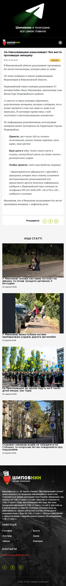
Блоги (36, 531)
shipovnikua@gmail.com (15, 555)
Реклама (38, 541)
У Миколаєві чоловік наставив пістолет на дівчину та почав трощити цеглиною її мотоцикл (29, 281)
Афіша (6, 541)
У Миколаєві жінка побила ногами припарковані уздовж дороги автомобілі (29, 335)
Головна (7, 531)
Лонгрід (6, 536)
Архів (36, 536)
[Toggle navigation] (60, 44)
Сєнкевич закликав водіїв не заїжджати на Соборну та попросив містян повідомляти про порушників (32, 447)
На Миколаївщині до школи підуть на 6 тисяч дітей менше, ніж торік (31, 389)
